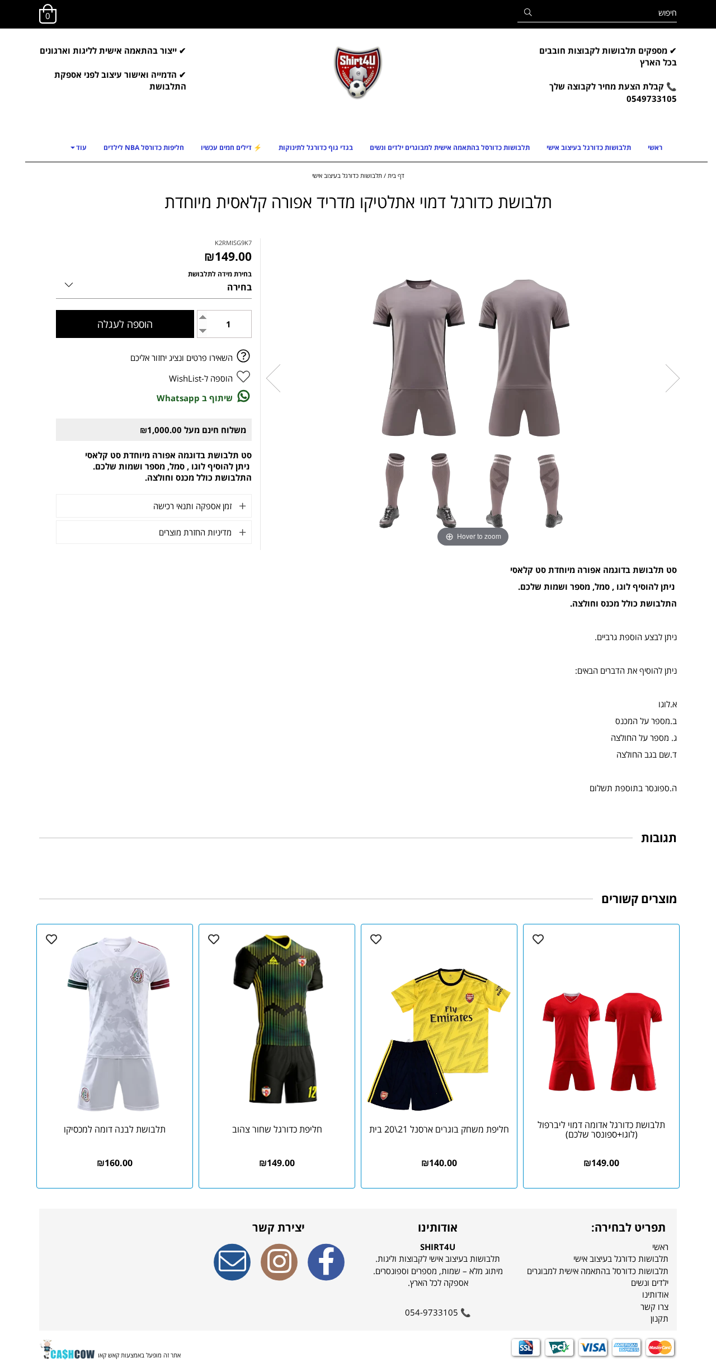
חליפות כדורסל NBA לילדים (143, 147)
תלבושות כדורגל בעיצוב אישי (589, 147)
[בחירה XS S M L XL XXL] (154, 282)
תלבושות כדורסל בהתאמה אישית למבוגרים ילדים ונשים (450, 147)
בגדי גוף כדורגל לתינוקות (316, 147)
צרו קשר (654, 1306)
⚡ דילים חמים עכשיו (231, 147)
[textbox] (603, 81)
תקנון (659, 1318)
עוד (81, 147)
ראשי (655, 147)
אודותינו (655, 1294)
